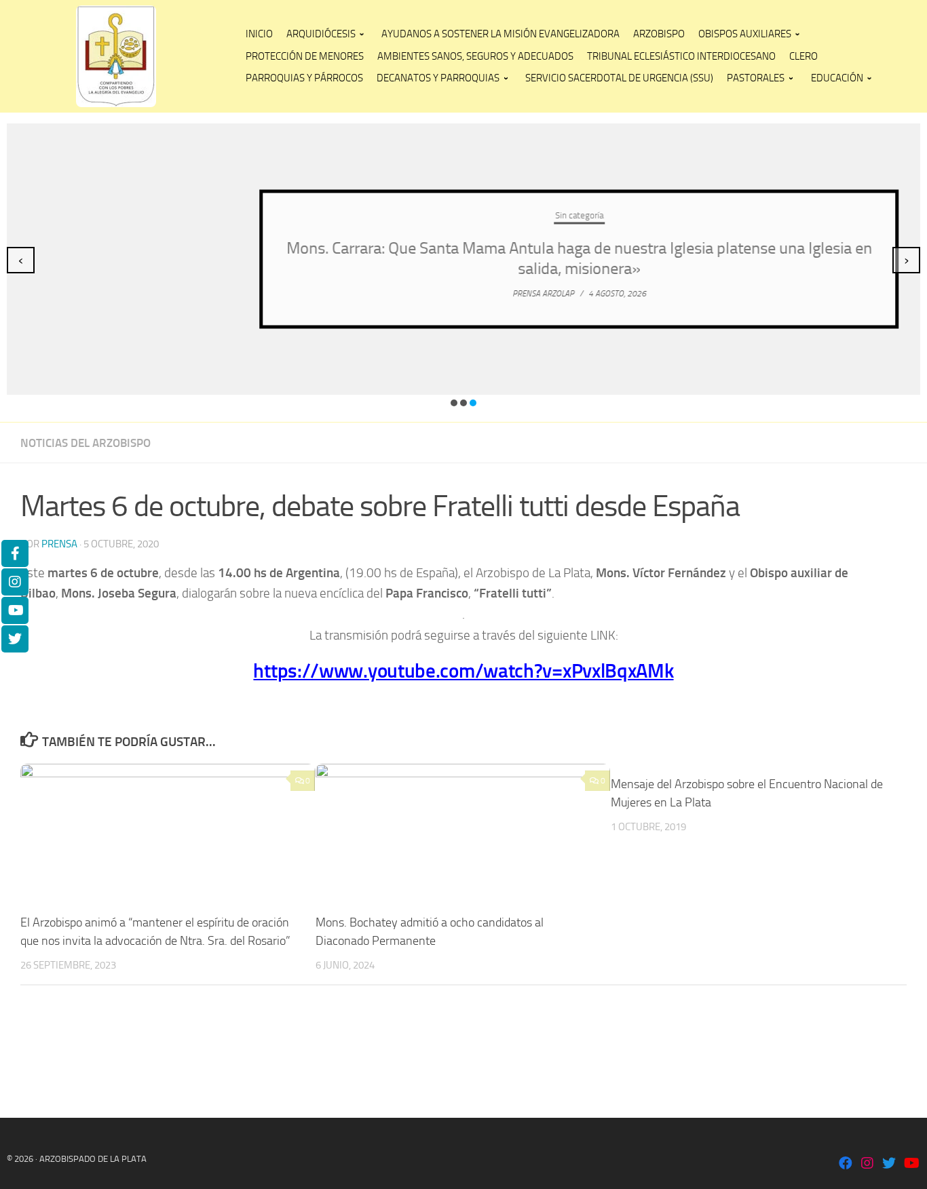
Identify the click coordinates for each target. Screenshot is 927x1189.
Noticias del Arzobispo (85, 443)
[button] (454, 402)
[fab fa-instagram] (867, 1164)
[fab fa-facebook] (845, 1164)
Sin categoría (464, 215)
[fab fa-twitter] (889, 1164)
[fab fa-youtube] (910, 1164)
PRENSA (59, 544)
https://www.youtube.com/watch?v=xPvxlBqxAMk (463, 670)
